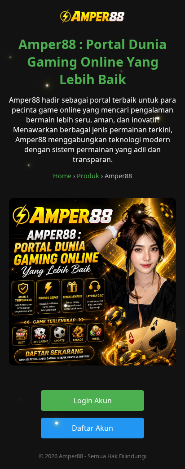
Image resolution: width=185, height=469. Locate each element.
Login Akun (93, 401)
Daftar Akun (92, 428)
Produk (88, 175)
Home (62, 175)
